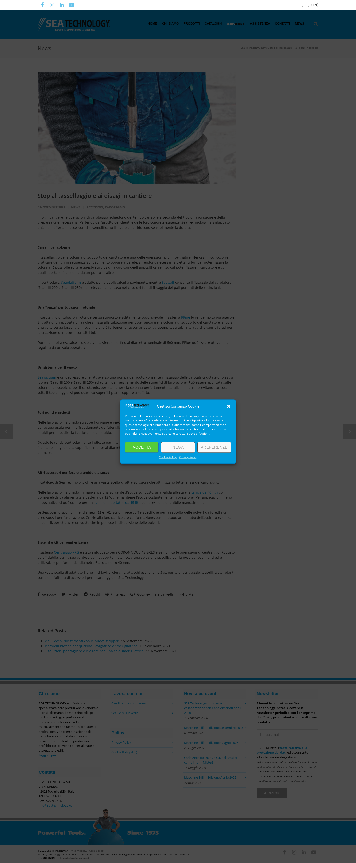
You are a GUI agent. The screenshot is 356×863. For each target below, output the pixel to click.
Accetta (142, 447)
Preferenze (214, 447)
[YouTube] (71, 5)
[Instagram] (52, 5)
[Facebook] (42, 5)
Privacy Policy (188, 457)
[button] (228, 406)
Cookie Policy (168, 457)
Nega (178, 447)
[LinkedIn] (62, 5)
